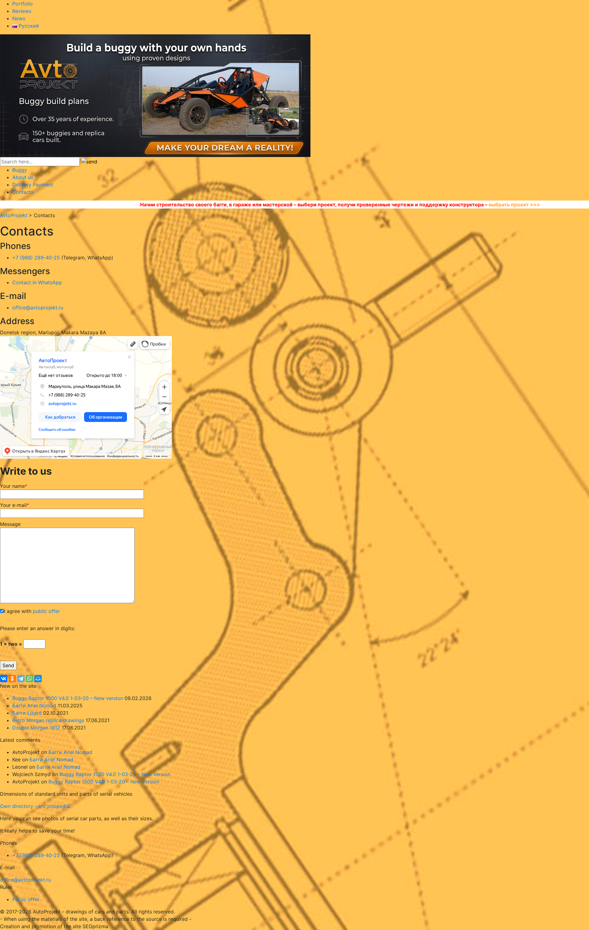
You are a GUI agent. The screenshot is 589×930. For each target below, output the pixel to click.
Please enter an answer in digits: (37, 628)
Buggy (19, 170)
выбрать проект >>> (432, 204)
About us (22, 177)
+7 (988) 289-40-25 (36, 258)
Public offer (25, 899)
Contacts (22, 192)
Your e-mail (14, 505)
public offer (46, 611)
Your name (13, 486)
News (18, 18)
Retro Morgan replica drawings (48, 720)
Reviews (21, 11)
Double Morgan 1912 (36, 728)
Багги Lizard (27, 713)
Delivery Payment (32, 185)
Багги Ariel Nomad (34, 705)
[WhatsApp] (29, 678)
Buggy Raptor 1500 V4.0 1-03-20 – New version (67, 698)
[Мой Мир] (38, 678)
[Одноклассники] (12, 678)
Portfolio (22, 4)
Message (10, 524)
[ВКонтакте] (3, 678)
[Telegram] (21, 678)
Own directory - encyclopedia (34, 806)
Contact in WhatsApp (37, 282)
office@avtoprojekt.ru (37, 307)
